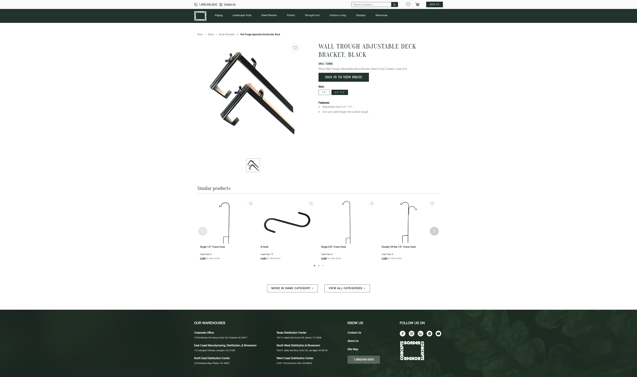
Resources (382, 15)
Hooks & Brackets (227, 34)
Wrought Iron (312, 15)
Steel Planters (269, 15)
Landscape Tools (242, 15)
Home (200, 34)
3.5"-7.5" (340, 92)
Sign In (434, 4)
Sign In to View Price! (343, 77)
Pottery (291, 15)
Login (203, 258)
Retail (211, 34)
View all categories (345, 288)
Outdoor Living (338, 15)
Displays (361, 15)
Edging (219, 15)
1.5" (324, 92)
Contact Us (230, 4)
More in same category (290, 288)
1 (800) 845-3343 (208, 4)
